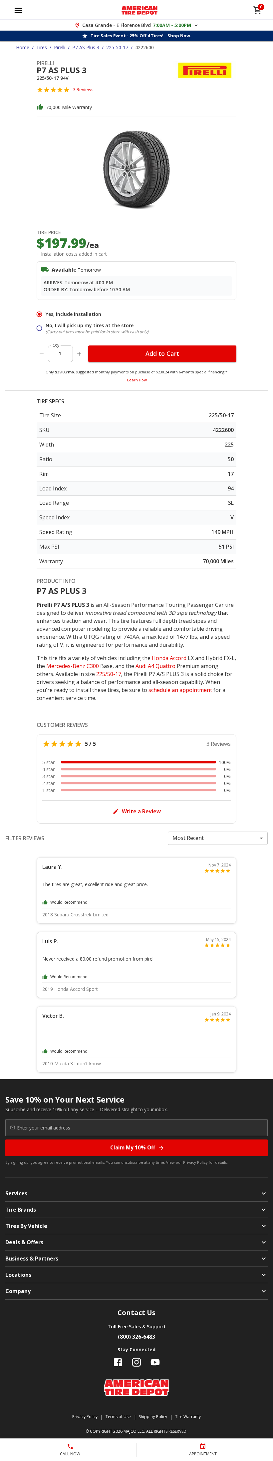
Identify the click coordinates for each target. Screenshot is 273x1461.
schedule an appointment (180, 690)
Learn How (137, 379)
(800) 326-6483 (136, 1336)
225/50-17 (108, 674)
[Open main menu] (18, 10)
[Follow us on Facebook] (118, 1362)
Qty (56, 345)
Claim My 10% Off (132, 1147)
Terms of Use (118, 1416)
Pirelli (59, 47)
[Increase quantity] (79, 354)
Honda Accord (169, 658)
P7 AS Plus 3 (85, 47)
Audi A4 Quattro (155, 666)
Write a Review (141, 811)
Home (22, 47)
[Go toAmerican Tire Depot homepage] (139, 10)
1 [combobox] (60, 353)
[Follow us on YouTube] (155, 1362)
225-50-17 (117, 47)
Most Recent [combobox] (188, 838)
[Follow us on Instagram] (136, 1362)
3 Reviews (83, 89)
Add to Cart (162, 353)
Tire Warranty (188, 1416)
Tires (41, 47)
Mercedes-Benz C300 (72, 666)
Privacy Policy (195, 1162)
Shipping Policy (153, 1416)
